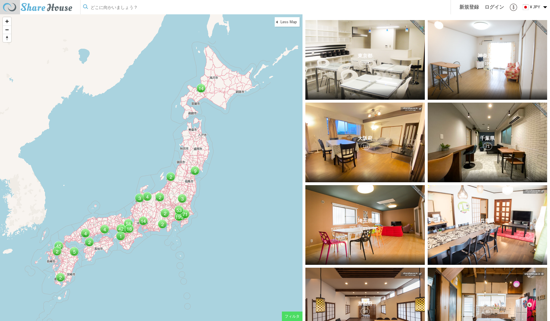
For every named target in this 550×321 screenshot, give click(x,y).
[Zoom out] (7, 30)
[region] (151, 167)
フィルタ (292, 316)
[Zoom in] (7, 21)
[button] (184, 216)
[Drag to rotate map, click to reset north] (7, 38)
